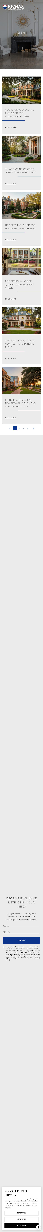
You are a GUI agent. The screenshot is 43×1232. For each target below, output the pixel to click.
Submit (21, 940)
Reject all (21, 1213)
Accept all (21, 1225)
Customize (21, 1219)
